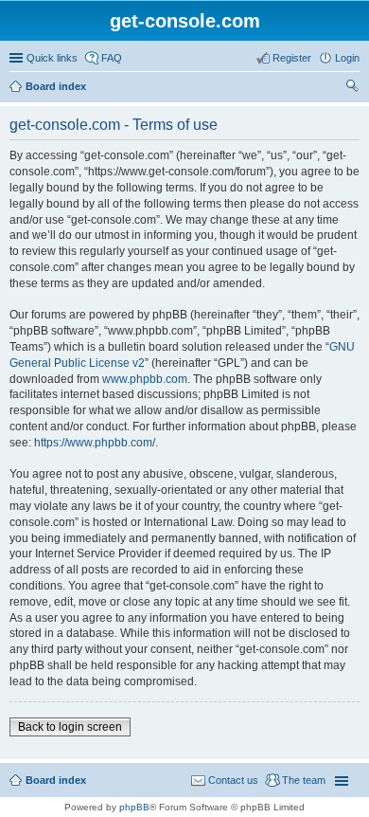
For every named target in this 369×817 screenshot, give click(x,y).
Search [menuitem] (352, 88)
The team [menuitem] (303, 780)
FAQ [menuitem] (111, 58)
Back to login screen (70, 727)
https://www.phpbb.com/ (94, 442)
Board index (56, 86)
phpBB (134, 807)
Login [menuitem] (347, 58)
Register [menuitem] (291, 58)
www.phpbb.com (144, 379)
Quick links (52, 58)
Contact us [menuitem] (233, 780)
